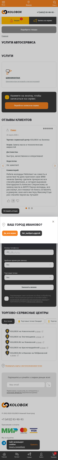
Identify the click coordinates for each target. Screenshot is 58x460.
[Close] (53, 221)
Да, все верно (10, 233)
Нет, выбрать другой (31, 233)
